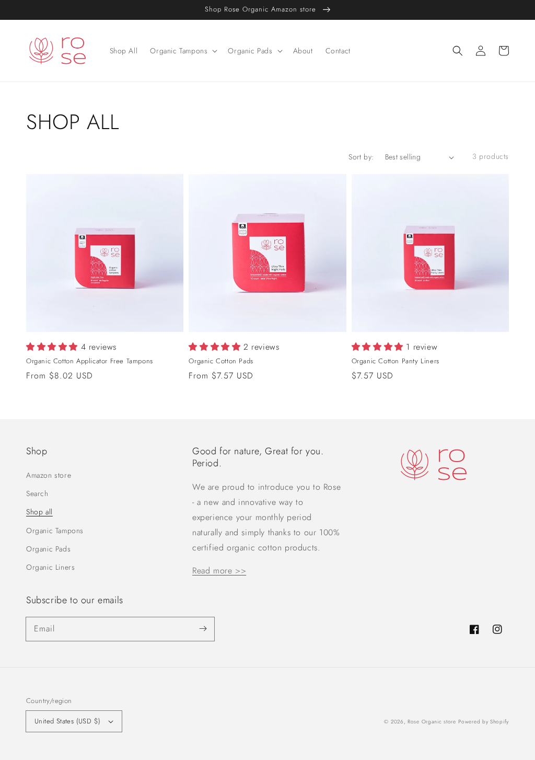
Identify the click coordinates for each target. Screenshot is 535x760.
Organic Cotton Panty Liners (395, 361)
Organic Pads (48, 549)
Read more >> (219, 571)
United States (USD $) (67, 721)
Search (37, 493)
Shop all (39, 511)
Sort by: (361, 157)
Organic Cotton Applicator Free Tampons (89, 361)
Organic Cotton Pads (221, 361)
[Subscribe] (202, 628)
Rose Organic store (432, 722)
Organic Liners (50, 567)
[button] (457, 50)
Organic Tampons (55, 530)
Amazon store (48, 475)
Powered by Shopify (483, 722)
